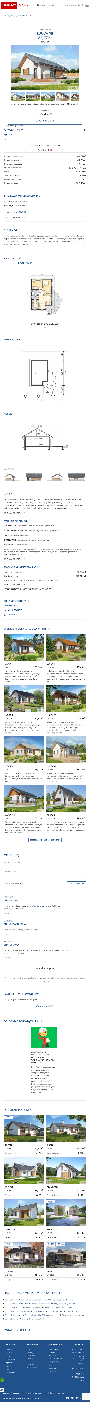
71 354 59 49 (70, 5)
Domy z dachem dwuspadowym (17, 1311)
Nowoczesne (10, 1373)
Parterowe (9, 1356)
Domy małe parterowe (13, 1307)
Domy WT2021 (39, 1311)
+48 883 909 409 (78, 1353)
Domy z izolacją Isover (13, 1315)
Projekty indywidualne (32, 1354)
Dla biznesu (53, 1372)
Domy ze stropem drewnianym (74, 1315)
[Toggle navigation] (38, 5)
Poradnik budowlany (53, 1354)
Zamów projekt (45, 120)
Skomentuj (8, 913)
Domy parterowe (11, 1300)
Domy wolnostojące (55, 1311)
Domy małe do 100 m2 (34, 1315)
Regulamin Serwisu (33, 1393)
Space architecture (33, 1367)
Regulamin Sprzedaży (10, 1393)
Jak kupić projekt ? (14, 610)
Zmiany (8, 135)
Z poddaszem (10, 1359)
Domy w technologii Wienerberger (66, 1303)
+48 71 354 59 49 (78, 1349)
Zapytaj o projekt (13, 130)
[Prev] (16, 68)
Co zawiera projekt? (15, 601)
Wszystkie (9, 1349)
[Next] (73, 68)
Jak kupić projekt (54, 1349)
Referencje (31, 1364)
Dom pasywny (54, 1362)
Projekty (43, 5)
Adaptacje (9, 605)
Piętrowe (9, 1363)
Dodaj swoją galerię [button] (45, 1006)
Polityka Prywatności (56, 1393)
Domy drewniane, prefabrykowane (34, 1300)
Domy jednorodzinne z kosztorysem (58, 1307)
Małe (7, 1366)
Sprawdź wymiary (24, 263)
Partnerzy (52, 1368)
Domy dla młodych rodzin (41, 1303)
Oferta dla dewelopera (31, 1359)
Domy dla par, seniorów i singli (16, 1303)
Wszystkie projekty (73, 1311)
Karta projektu (11, 615)
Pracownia (54, 5)
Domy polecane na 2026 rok (33, 1319)
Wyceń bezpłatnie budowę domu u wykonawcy (28, 589)
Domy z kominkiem (12, 1319)
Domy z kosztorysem (33, 1307)
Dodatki (8, 139)
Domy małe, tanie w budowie (61, 1300)
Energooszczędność (56, 1358)
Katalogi (51, 1365)
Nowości (9, 1353)
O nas (29, 1349)
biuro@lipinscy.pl (34, 906)
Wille (7, 1369)
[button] (45, 326)
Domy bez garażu (52, 1315)
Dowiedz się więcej (14, 217)
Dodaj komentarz (77, 884)
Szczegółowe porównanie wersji (45, 840)
